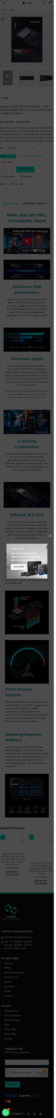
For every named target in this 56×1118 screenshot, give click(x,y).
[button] (5, 1112)
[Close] (50, 535)
